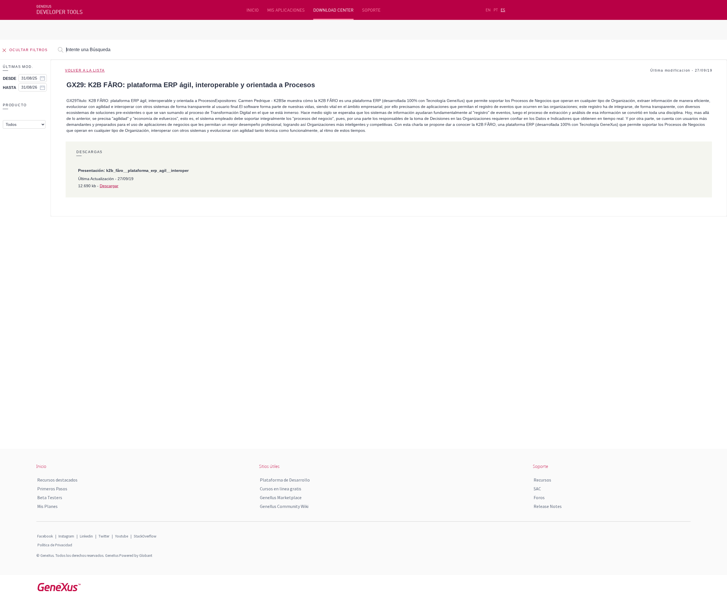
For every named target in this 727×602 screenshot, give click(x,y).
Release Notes (548, 506)
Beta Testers (49, 497)
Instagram (66, 536)
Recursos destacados (57, 480)
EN (488, 10)
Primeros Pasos (52, 488)
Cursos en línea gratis (280, 488)
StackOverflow (145, 536)
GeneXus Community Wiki (284, 506)
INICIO (252, 10)
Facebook (45, 536)
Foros (539, 497)
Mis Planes (47, 506)
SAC (537, 488)
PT (496, 10)
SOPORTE (371, 10)
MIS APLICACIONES (286, 10)
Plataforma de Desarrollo (285, 480)
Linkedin (86, 536)
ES (503, 10)
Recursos (542, 480)
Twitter (104, 536)
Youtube (121, 536)
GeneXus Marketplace (281, 497)
